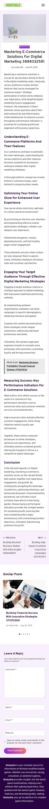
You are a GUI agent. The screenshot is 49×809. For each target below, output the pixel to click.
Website (9, 733)
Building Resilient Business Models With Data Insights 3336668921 (12, 546)
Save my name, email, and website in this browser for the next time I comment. (25, 741)
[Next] (42, 606)
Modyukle (24, 47)
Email (9, 720)
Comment (11, 669)
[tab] (19, 634)
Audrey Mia (18, 67)
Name (9, 707)
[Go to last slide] (7, 606)
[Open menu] (43, 5)
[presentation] (24, 594)
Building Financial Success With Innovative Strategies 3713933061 (22, 617)
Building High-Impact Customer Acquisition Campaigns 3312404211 (37, 547)
